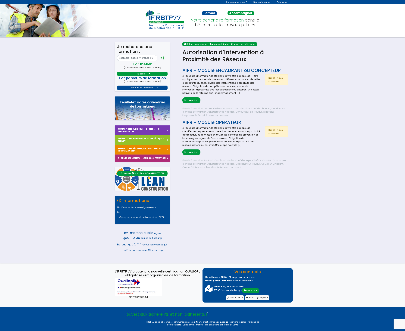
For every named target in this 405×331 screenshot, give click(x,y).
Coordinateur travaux (248, 163)
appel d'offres (141, 250)
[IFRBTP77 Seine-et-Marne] (165, 19)
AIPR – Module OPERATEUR (211, 122)
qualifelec (131, 237)
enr (137, 244)
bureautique (125, 244)
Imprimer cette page (244, 44)
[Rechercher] (161, 58)
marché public (141, 233)
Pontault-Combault (215, 160)
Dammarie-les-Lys (214, 108)
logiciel (157, 233)
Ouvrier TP (188, 167)
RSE (150, 250)
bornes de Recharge (151, 238)
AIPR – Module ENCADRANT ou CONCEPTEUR (231, 70)
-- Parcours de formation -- (141, 87)
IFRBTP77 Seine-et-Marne (158, 322)
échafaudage (157, 250)
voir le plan (252, 290)
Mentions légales (238, 322)
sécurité (132, 250)
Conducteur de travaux (249, 111)
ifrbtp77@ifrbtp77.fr (258, 297)
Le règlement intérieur (193, 324)
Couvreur (266, 163)
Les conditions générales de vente (221, 324)
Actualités (282, 2)
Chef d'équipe (242, 108)
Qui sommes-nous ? (236, 2)
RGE (125, 249)
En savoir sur (142, 173)
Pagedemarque (219, 322)
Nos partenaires (261, 2)
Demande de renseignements (139, 207)
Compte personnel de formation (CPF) (141, 217)
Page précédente (219, 44)
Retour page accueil (197, 44)
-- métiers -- (142, 73)
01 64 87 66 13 (236, 297)
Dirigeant (268, 111)
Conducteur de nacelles (220, 111)
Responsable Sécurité (194, 115)
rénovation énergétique (155, 244)
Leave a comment (218, 115)
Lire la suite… (192, 100)
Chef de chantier (260, 108)
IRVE (126, 233)
